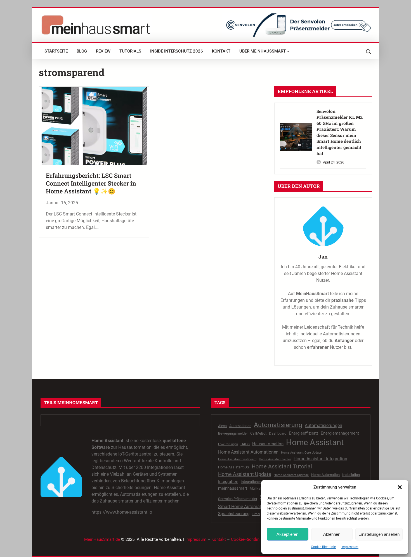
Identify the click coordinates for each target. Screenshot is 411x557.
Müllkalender (260, 488)
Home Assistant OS (233, 467)
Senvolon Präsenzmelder (237, 499)
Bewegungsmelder (233, 433)
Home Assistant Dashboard (237, 459)
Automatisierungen (323, 425)
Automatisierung (278, 425)
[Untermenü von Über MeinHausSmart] (288, 51)
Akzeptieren (287, 534)
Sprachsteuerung (233, 513)
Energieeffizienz (303, 433)
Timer (256, 514)
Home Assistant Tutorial (282, 466)
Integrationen (251, 482)
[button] (400, 487)
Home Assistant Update (244, 474)
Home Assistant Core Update (301, 452)
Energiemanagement (340, 433)
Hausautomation (268, 443)
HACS (245, 444)
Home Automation (325, 475)
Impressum (349, 547)
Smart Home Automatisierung (247, 506)
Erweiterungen (228, 444)
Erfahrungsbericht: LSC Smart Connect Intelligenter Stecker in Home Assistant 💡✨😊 (91, 183)
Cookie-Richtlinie (323, 547)
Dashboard (277, 433)
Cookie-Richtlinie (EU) (251, 539)
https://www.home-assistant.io (121, 512)
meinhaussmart (232, 488)
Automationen (240, 426)
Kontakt (218, 539)
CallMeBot (258, 433)
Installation (351, 475)
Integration (228, 481)
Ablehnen (331, 534)
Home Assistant (315, 442)
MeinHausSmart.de (102, 539)
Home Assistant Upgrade (291, 475)
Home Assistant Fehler (275, 459)
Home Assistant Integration (320, 458)
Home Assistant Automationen (248, 452)
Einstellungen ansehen (379, 534)
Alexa (222, 426)
